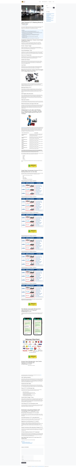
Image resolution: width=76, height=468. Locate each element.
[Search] (54, 7)
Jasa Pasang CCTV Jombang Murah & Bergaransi (27, 443)
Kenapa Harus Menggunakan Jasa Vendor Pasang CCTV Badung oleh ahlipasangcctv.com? (30, 37)
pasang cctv (23, 441)
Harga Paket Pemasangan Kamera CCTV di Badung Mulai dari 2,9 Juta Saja (30, 34)
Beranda (40, 1)
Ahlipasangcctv (33, 466)
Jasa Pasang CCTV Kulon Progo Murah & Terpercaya (27, 442)
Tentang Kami (50, 1)
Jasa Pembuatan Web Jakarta (41, 466)
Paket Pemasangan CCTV (44, 1)
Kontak (53, 1)
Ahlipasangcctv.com (23, 127)
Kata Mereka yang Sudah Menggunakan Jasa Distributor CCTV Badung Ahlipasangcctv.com (30, 35)
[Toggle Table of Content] (42, 30)
